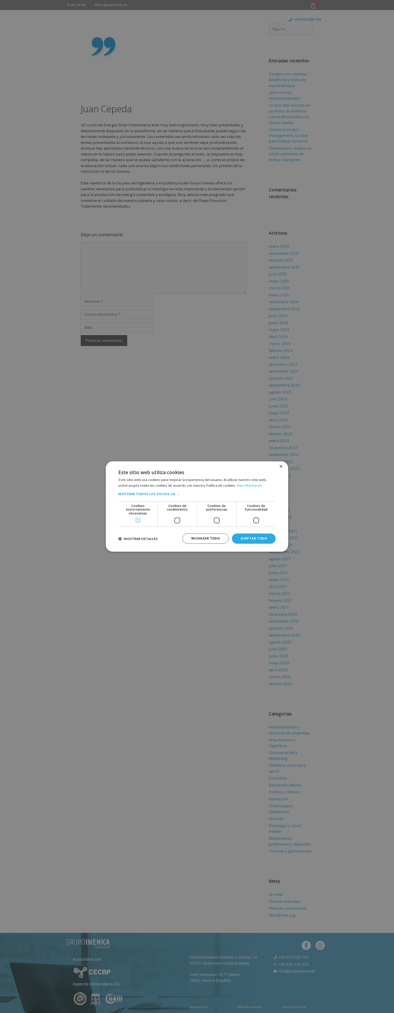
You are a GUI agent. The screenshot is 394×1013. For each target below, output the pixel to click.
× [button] (281, 466)
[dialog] (197, 506)
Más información (249, 485)
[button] (197, 494)
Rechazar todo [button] (205, 538)
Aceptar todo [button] (254, 538)
